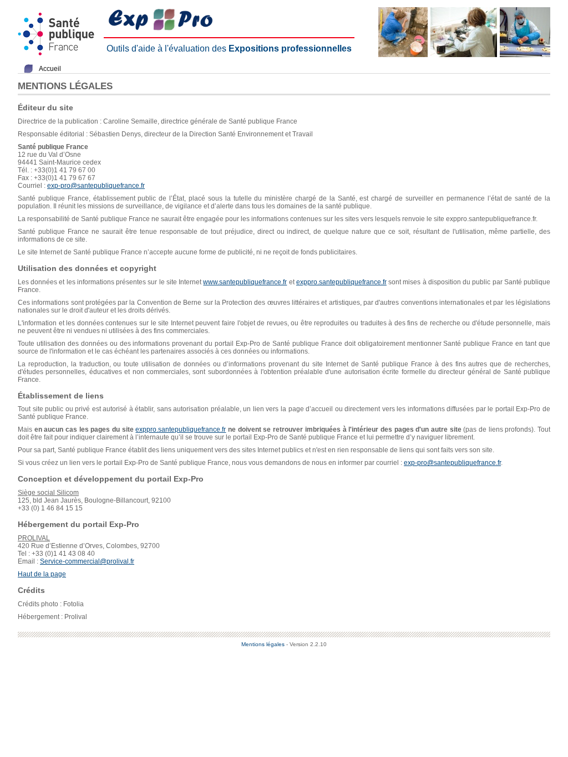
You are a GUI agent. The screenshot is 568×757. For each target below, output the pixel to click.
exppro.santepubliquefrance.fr (341, 282)
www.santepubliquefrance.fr (245, 282)
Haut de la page (42, 574)
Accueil (50, 69)
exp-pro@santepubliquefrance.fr (96, 186)
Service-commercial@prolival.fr (87, 561)
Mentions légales (263, 644)
